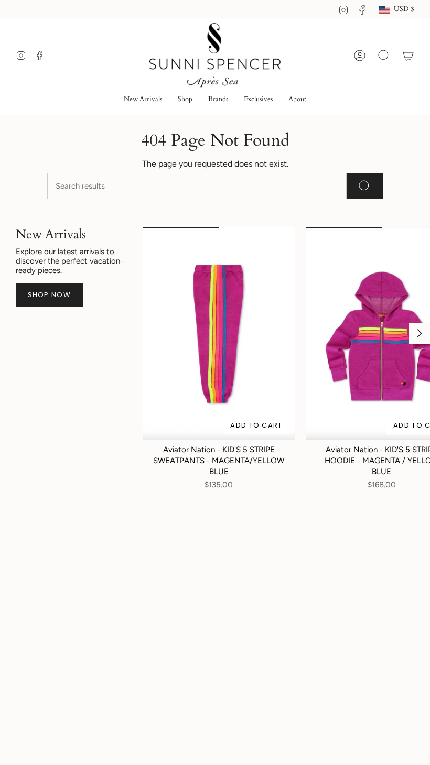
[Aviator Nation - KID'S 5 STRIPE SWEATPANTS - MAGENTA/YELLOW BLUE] (219, 333)
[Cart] (408, 55)
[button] (185, 100)
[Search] (365, 186)
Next (419, 333)
